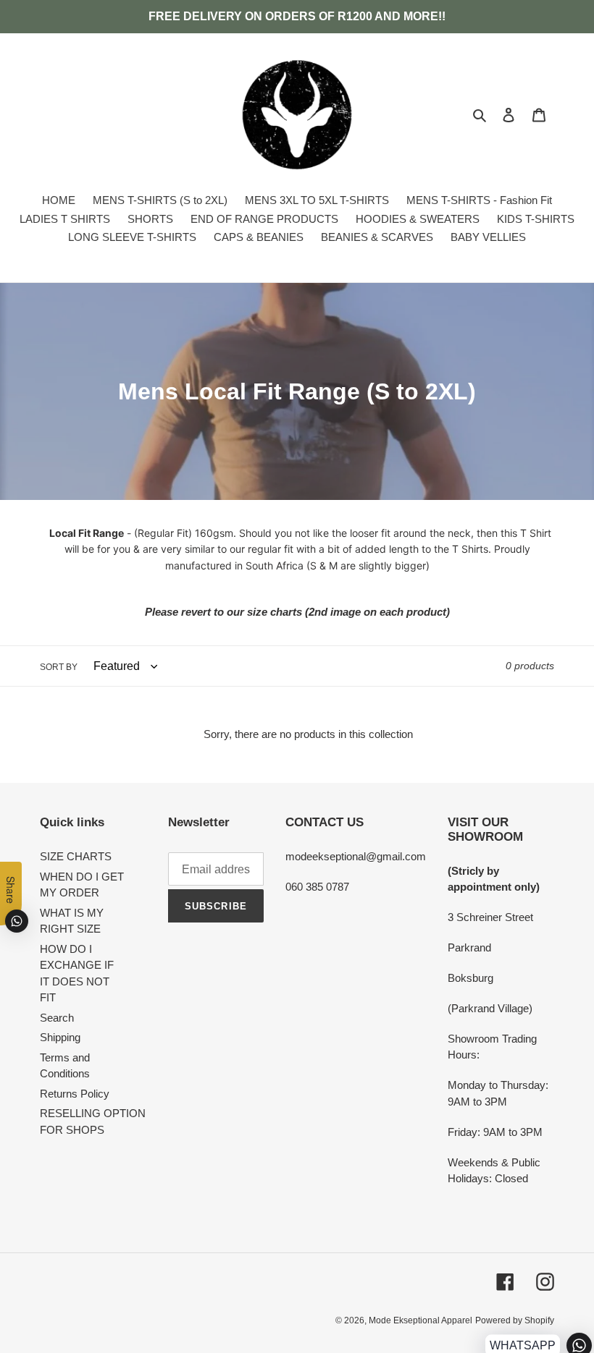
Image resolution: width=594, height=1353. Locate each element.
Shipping (60, 1037)
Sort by (59, 667)
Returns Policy (74, 1093)
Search (57, 1017)
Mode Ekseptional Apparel (420, 1320)
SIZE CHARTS (76, 856)
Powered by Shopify (514, 1320)
